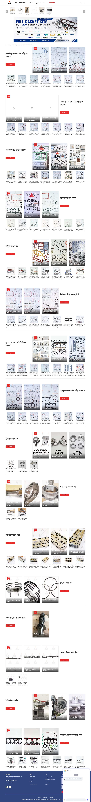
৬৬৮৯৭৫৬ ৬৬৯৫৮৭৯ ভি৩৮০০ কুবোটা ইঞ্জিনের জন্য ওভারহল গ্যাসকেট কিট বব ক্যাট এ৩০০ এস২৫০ (14, 215)
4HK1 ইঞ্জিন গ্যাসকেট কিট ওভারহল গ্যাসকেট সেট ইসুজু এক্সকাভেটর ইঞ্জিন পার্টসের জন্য (68, 422)
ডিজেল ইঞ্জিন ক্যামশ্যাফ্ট (69, 652)
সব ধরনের (47, 784)
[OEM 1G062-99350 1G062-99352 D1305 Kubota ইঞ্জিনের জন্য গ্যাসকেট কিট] (45, 223)
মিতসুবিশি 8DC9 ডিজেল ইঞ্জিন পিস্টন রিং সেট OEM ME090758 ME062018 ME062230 (32, 600)
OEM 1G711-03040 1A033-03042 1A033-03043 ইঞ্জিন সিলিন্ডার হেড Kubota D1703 (59, 552)
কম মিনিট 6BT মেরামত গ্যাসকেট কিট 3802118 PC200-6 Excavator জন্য (68, 277)
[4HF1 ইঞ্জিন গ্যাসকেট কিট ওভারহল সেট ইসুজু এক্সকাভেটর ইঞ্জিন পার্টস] (57, 415)
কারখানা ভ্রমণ (31, 779)
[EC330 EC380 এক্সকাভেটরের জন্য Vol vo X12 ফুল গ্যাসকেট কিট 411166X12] (11, 760)
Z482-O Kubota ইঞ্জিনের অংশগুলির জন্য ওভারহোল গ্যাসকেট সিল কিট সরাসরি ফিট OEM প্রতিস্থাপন (32, 215)
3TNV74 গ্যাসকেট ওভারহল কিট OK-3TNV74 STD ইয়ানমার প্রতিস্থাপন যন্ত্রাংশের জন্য (57, 326)
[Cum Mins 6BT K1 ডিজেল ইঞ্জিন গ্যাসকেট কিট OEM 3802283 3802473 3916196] (11, 271)
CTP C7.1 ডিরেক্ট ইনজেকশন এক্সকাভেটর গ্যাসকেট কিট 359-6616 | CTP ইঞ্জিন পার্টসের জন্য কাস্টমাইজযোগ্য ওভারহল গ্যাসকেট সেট (45, 182)
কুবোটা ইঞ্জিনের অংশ (68, 198)
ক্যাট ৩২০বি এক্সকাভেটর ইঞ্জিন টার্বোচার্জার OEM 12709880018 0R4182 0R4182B (76, 717)
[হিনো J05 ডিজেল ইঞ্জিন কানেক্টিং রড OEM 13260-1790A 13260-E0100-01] (22, 512)
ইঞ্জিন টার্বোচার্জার (12, 700)
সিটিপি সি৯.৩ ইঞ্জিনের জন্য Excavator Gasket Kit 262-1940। (80, 181)
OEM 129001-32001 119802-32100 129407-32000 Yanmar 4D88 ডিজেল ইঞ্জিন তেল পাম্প (76, 456)
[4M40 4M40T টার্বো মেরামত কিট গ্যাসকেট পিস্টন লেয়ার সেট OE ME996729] (68, 126)
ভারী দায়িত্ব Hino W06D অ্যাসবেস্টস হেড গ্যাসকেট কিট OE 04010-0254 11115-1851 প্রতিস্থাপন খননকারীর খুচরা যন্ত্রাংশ (45, 768)
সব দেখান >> (10, 64)
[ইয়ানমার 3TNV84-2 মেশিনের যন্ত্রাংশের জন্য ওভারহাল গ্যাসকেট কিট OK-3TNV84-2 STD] (34, 319)
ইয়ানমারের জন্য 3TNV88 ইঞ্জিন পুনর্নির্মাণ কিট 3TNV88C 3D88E (80, 326)
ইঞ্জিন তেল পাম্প (12, 438)
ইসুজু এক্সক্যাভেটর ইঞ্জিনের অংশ (72, 390)
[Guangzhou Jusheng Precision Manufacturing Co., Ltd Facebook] (7, 787)
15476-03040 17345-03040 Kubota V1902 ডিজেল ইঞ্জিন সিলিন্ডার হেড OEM (11, 566)
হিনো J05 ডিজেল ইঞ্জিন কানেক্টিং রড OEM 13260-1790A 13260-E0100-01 (22, 518)
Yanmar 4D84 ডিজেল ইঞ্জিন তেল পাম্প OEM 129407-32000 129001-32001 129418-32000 (40, 456)
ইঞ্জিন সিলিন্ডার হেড (13, 535)
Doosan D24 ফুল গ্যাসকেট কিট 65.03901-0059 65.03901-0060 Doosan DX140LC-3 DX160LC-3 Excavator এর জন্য (58, 360)
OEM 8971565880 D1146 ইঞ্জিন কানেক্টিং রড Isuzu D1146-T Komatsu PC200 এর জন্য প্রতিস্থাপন (32, 504)
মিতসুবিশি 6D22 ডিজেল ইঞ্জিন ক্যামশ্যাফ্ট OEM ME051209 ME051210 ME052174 (49, 669)
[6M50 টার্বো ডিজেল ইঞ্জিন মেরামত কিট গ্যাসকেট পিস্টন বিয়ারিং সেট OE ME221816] (80, 126)
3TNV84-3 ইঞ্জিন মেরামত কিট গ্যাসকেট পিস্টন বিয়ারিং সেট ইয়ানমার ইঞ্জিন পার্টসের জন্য (22, 326)
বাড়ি (6, 44)
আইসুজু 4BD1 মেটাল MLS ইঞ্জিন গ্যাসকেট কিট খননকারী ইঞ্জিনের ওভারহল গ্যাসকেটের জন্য (22, 422)
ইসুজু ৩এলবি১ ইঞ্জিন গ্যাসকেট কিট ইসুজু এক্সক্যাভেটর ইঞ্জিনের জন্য (49, 408)
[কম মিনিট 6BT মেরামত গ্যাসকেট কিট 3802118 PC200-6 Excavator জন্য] (68, 271)
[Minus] (87, 771)
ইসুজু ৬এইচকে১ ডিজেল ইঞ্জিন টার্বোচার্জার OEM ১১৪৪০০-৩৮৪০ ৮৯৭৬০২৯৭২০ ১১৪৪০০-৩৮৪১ (58, 717)
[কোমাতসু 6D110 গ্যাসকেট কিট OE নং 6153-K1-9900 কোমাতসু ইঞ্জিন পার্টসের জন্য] (34, 78)
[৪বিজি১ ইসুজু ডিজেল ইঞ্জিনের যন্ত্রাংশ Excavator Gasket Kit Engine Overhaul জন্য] (45, 415)
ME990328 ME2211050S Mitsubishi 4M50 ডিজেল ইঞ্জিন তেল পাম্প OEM (11, 470)
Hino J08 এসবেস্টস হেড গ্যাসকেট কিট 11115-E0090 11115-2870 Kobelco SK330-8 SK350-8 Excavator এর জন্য (68, 768)
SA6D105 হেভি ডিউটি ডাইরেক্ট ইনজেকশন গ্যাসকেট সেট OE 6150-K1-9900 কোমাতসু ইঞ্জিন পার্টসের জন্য (76, 71)
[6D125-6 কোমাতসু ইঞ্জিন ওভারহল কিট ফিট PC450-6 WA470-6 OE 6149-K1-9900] (68, 78)
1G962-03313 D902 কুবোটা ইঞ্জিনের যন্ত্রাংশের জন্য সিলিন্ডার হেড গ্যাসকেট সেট (49, 215)
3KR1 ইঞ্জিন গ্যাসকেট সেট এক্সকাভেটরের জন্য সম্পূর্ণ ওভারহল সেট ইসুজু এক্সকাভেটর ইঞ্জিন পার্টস (32, 408)
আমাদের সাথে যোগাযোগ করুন (33, 784)
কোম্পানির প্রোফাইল (32, 776)
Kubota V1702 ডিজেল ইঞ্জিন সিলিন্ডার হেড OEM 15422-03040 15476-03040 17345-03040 (41, 552)
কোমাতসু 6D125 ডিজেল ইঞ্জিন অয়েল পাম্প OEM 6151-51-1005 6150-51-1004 (34, 470)
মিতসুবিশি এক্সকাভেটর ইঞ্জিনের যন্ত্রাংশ (50, 779)
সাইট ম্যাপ (39, 797)
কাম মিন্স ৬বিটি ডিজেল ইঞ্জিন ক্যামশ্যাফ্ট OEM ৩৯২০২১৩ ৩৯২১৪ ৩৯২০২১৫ (14, 669)
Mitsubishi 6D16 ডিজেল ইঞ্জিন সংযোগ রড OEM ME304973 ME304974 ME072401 (50, 504)
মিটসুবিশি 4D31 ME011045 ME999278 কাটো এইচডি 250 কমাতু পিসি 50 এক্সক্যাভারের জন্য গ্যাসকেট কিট (14, 119)
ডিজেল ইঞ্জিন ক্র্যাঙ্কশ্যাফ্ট (16, 617)
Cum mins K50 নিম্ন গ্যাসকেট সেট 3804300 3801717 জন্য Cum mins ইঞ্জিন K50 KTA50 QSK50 (40, 263)
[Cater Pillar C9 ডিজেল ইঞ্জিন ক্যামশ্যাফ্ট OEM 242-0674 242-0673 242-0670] (11, 677)
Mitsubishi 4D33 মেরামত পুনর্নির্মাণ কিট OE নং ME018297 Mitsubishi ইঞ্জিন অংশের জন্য (49, 119)
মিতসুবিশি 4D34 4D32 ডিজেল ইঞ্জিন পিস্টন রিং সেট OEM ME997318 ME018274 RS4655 (14, 600)
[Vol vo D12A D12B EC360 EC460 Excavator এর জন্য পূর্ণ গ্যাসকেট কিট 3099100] (34, 760)
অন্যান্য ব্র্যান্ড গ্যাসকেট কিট (71, 735)
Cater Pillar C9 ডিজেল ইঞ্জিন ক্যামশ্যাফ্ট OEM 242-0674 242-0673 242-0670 (11, 684)
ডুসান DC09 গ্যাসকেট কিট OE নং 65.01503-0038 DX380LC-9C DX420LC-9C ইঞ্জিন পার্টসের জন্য (40, 359)
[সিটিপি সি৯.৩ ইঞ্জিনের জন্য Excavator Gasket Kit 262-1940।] (80, 175)
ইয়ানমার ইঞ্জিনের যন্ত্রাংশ (69, 294)
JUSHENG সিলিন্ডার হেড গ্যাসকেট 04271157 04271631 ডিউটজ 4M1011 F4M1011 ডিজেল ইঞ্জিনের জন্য (32, 752)
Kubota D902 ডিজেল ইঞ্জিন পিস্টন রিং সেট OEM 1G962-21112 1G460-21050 (50, 600)
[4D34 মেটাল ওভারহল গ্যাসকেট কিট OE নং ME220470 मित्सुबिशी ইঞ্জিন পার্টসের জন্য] (11, 126)
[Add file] (65, 799)
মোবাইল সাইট (45, 797)
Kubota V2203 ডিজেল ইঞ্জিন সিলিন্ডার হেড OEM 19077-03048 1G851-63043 (77, 552)
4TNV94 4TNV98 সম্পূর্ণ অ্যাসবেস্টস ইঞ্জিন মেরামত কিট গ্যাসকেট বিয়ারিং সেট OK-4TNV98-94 (32, 311)
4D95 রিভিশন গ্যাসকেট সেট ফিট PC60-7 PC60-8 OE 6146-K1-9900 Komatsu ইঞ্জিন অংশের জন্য (59, 71)
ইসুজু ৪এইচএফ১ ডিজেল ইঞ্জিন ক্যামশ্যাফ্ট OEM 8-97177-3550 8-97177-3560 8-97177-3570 (32, 669)
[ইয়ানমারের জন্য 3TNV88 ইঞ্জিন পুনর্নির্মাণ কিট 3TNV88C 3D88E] (80, 319)
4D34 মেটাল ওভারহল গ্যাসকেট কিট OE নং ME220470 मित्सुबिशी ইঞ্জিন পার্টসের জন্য (11, 133)
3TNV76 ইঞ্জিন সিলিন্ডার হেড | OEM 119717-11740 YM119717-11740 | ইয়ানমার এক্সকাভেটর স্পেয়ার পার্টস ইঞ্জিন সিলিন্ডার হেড (57, 568)
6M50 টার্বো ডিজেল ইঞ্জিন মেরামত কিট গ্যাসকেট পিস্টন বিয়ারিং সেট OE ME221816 (80, 133)
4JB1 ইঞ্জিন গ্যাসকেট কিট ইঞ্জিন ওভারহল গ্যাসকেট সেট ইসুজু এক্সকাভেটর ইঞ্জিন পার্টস (80, 422)
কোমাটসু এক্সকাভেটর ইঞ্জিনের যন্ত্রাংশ (50, 776)
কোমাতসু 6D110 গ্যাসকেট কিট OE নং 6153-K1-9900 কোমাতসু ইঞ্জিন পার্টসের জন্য (34, 85)
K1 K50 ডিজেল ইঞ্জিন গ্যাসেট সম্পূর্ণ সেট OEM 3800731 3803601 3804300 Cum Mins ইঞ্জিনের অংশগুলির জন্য (77, 263)
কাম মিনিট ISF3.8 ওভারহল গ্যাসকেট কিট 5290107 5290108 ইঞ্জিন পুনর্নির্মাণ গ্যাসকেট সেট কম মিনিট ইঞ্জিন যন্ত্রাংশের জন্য (45, 279)
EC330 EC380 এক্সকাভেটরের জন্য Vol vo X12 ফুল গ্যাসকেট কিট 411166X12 (11, 766)
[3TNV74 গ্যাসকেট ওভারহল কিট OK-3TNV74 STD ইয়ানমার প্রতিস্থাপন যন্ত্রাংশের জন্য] (57, 319)
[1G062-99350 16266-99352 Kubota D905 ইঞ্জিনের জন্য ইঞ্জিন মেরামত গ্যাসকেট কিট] (34, 223)
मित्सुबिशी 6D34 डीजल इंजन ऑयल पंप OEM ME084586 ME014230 (58, 456)
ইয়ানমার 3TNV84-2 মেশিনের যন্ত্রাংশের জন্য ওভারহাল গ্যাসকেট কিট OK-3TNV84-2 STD (34, 326)
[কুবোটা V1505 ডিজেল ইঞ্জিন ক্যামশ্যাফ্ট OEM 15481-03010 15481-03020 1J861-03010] (22, 677)
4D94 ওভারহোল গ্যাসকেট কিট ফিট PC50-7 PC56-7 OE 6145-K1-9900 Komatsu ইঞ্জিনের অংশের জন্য (41, 71)
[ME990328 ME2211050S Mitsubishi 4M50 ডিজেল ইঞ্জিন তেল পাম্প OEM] (11, 463)
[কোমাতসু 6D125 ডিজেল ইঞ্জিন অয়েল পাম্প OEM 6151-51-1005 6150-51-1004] (34, 463)
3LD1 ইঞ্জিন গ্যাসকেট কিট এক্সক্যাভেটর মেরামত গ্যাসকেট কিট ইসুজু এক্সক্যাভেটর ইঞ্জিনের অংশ (11, 422)
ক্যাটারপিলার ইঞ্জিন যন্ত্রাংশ (16, 149)
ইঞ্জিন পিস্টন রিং (66, 583)
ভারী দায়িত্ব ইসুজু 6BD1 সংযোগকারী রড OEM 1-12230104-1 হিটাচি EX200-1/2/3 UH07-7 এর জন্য (13, 504)
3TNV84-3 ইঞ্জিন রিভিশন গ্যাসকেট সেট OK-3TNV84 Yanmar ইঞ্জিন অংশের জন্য (68, 326)
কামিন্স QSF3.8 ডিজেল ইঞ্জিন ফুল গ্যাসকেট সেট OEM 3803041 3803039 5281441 (58, 263)
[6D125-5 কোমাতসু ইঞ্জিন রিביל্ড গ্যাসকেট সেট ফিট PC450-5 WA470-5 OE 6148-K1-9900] (57, 78)
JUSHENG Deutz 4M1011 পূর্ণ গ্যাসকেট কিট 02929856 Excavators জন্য (49, 752)
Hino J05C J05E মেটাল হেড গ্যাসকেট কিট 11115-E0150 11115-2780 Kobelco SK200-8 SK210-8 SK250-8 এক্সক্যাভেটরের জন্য (57, 768)
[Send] (88, 799)
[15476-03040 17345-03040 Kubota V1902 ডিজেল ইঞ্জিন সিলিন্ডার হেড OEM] (11, 560)
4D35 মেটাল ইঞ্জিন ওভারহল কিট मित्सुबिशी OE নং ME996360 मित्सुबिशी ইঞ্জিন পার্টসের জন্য (34, 133)
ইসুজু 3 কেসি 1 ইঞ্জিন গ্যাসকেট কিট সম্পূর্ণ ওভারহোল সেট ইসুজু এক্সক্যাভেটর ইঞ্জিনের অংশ (14, 408)
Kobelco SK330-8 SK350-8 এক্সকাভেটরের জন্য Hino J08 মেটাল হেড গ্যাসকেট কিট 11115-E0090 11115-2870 (80, 768)
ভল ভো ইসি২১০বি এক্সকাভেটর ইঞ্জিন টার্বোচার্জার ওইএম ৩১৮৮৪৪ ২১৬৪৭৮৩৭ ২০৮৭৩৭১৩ (41, 717)
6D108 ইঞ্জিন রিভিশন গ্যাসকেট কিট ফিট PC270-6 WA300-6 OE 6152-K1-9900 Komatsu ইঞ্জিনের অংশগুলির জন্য (22, 86)
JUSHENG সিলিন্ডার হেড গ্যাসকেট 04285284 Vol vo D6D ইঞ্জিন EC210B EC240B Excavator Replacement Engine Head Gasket (14, 752)
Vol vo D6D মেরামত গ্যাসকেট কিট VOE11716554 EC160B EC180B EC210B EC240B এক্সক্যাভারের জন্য (22, 768)
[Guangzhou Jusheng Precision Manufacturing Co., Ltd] (10, 2)
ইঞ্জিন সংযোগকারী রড (68, 486)
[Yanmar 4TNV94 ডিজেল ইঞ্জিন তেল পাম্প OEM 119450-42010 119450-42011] (22, 463)
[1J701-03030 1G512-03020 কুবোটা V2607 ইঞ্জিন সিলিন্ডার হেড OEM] (22, 560)
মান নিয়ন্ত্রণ (31, 781)
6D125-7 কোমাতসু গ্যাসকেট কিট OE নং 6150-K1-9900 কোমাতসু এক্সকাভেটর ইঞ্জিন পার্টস (80, 85)
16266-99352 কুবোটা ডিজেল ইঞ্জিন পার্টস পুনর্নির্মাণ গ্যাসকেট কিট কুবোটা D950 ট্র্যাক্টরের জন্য (22, 229)
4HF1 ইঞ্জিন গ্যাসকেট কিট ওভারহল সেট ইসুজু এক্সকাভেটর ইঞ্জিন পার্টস (57, 422)
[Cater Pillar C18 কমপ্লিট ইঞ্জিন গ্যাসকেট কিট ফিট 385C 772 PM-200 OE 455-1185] (11, 175)
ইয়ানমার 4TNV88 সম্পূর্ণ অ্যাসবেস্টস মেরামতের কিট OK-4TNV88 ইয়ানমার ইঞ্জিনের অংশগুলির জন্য (49, 311)
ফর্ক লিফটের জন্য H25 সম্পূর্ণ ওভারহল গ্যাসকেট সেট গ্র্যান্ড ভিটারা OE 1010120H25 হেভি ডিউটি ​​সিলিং (39, 167)
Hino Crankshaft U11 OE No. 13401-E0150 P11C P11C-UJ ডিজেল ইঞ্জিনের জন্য (41, 635)
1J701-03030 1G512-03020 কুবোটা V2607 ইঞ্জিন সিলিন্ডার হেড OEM (22, 566)
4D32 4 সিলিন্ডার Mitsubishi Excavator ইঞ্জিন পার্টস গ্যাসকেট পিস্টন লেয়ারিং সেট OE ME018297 (31, 119)
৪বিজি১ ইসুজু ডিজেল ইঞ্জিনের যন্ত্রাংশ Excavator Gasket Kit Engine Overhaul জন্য (45, 422)
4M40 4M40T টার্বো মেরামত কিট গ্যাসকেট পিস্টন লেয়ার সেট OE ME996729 (68, 133)
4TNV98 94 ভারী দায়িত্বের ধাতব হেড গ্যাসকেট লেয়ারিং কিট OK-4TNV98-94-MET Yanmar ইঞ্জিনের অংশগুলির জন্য (13, 311)
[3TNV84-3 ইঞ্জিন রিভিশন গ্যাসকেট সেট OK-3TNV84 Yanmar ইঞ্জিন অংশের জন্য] (68, 319)
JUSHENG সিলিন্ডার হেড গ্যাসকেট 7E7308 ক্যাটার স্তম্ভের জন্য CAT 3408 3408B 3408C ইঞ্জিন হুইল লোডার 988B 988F (22, 182)
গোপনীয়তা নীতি (51, 797)
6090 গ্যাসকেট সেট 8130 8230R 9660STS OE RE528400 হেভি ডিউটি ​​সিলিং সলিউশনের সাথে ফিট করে (59, 167)
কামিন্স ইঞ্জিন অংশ (12, 246)
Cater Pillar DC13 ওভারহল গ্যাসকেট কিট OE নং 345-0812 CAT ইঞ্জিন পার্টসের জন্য (77, 167)
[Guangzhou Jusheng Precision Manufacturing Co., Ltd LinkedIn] (10, 787)
